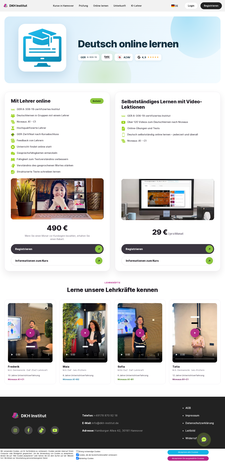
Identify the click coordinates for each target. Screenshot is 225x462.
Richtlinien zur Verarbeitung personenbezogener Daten (26, 458)
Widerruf (191, 438)
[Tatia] (194, 332)
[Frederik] (30, 332)
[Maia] (85, 332)
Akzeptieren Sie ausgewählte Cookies (188, 458)
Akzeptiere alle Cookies (188, 452)
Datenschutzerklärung (199, 423)
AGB (188, 408)
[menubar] (97, 6)
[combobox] (174, 6)
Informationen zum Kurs (31, 260)
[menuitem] (63, 6)
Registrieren (23, 249)
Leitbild (190, 430)
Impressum (192, 415)
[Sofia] (140, 332)
